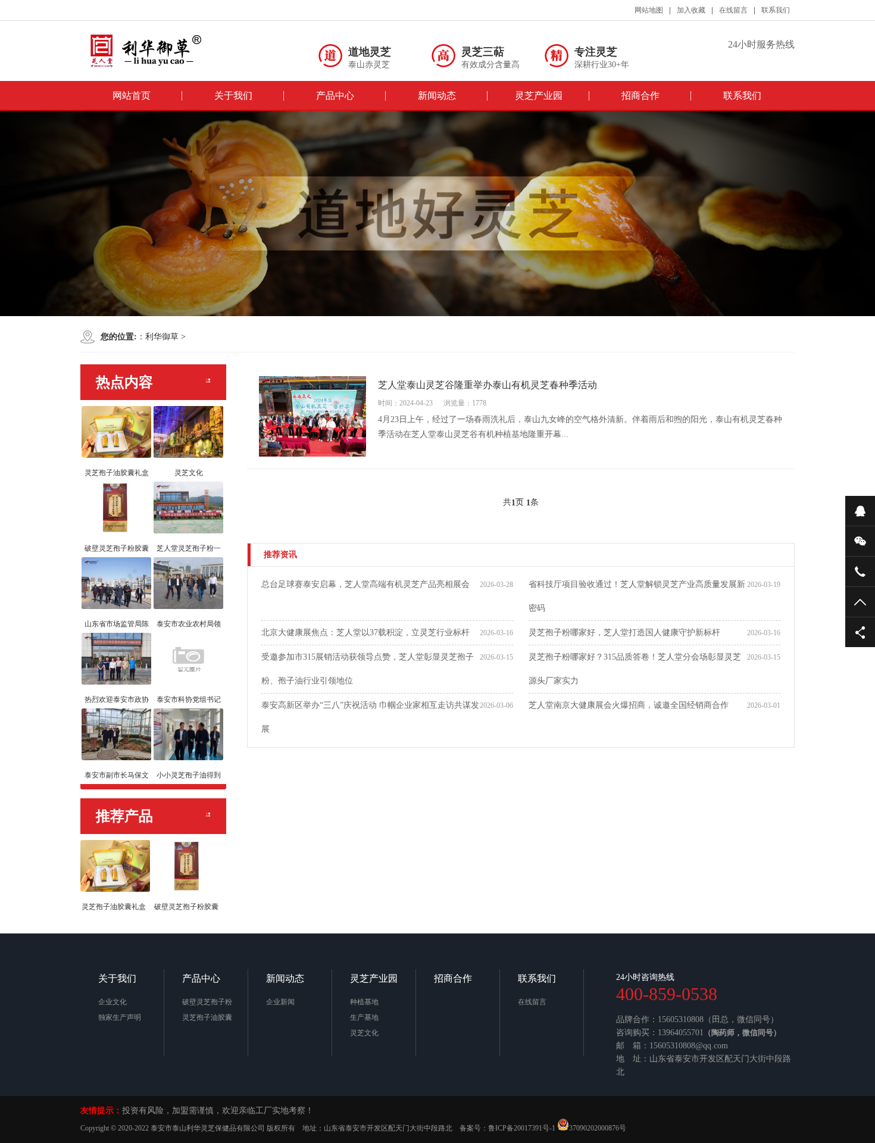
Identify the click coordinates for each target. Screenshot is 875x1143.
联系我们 (775, 10)
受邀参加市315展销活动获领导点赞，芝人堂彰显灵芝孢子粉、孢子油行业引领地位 (367, 668)
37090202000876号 (597, 1128)
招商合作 (640, 95)
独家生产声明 (119, 1017)
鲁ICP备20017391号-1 (521, 1128)
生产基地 (364, 1017)
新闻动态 (437, 95)
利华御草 (162, 336)
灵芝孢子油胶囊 (207, 1017)
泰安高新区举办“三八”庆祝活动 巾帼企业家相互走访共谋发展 (370, 717)
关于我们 (233, 95)
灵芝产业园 (538, 95)
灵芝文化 (364, 1033)
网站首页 (131, 95)
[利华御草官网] (157, 50)
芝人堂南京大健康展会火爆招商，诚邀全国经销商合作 (629, 705)
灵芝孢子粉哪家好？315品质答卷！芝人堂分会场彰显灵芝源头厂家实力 (635, 668)
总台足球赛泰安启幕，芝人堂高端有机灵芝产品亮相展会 (365, 584)
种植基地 (364, 1002)
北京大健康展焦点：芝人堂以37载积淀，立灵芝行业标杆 (365, 632)
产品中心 (335, 95)
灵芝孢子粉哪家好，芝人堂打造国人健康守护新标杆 (624, 632)
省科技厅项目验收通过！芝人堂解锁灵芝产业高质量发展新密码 (637, 596)
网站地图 (649, 10)
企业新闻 (280, 1002)
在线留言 (733, 10)
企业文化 (112, 1002)
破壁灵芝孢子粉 (207, 1002)
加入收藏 (691, 10)
